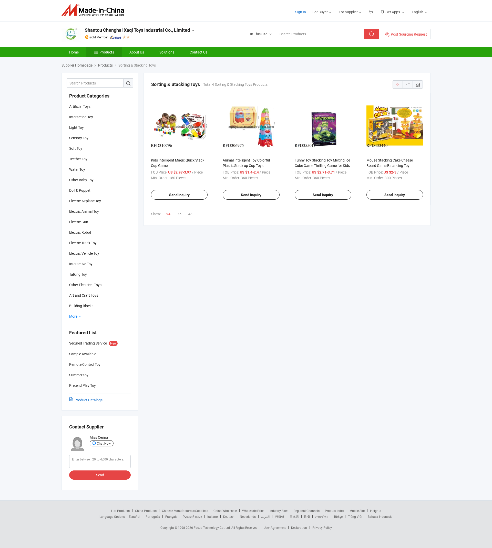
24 (168, 214)
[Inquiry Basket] (371, 11)
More (73, 316)
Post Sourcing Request (409, 34)
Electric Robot (80, 232)
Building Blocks (81, 305)
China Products (146, 511)
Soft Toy (75, 148)
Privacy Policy (322, 527)
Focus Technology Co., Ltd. (212, 527)
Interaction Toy (81, 116)
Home (74, 52)
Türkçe (338, 516)
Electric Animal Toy (84, 211)
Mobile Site (357, 511)
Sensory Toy (78, 137)
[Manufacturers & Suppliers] (94, 10)
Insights (375, 511)
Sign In (300, 11)
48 (190, 213)
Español (134, 516)
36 (179, 213)
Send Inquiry (179, 195)
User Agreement (275, 527)
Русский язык (192, 516)
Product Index (334, 511)
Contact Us (198, 52)
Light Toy (76, 127)
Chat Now (104, 443)
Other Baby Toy (81, 179)
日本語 (294, 516)
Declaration (299, 527)
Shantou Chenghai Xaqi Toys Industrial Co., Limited (137, 30)
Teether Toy (78, 158)
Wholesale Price (253, 511)
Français (171, 516)
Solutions (166, 52)
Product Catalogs (88, 399)
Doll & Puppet (79, 190)
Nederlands (248, 516)
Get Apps (393, 11)
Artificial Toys (79, 106)
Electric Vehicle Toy (84, 253)
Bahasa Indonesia (380, 516)
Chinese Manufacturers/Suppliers (185, 511)
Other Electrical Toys (85, 284)
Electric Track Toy (83, 242)
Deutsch (228, 516)
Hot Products (120, 511)
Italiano (212, 516)
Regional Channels (307, 511)
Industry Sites (279, 511)
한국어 (279, 516)
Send (100, 474)
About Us (136, 52)
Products (106, 52)
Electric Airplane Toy (85, 200)
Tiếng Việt (355, 516)
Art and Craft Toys (83, 295)
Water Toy (77, 169)
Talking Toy (78, 274)
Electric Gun (78, 221)
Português (153, 516)
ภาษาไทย (321, 516)
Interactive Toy (81, 263)
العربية (265, 516)
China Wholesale (225, 511)
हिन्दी (307, 516)
